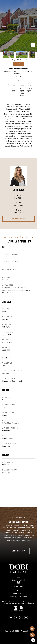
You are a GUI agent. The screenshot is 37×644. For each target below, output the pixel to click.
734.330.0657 (18, 205)
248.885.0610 (18, 586)
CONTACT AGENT (18, 219)
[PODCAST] (26, 617)
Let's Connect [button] (18, 551)
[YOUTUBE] (11, 617)
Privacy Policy (27, 631)
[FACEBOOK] (16, 617)
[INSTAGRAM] (21, 617)
